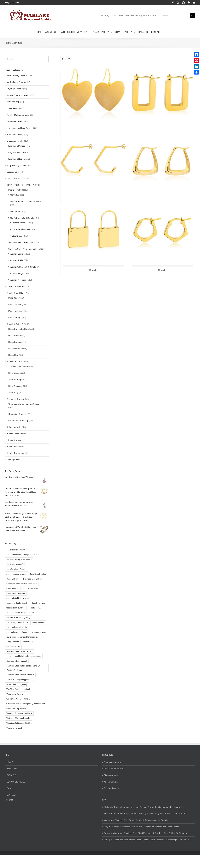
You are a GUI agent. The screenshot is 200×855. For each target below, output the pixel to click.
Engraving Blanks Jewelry (17, 603)
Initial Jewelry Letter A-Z (18, 76)
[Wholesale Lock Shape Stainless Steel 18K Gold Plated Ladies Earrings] (93, 229)
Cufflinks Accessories (15, 593)
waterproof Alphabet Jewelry (18, 699)
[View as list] (69, 59)
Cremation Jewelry (15, 399)
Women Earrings (18, 254)
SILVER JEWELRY (15, 361)
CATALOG (11, 775)
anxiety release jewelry (16, 574)
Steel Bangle (18, 236)
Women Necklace (18, 280)
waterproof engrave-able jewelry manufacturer (25, 704)
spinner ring (28, 642)
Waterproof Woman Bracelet (18, 718)
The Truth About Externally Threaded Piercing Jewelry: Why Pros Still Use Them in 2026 (145, 813)
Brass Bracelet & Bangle (19, 329)
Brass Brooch (14, 335)
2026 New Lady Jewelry (16, 569)
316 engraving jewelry (15, 550)
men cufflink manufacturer (17, 632)
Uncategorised (13, 459)
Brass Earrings (15, 342)
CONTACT (11, 795)
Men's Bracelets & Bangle (22, 218)
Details (94, 270)
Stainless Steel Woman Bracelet (20, 675)
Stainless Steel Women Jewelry (22, 249)
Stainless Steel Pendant (16, 661)
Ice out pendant (34, 608)
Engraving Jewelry (15, 141)
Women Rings (16, 273)
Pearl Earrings (15, 317)
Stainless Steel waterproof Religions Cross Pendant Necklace (24, 668)
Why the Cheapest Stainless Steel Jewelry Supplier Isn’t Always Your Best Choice (141, 826)
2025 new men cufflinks (16, 564)
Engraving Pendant (17, 146)
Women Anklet (16, 260)
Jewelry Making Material (18, 115)
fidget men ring (38, 603)
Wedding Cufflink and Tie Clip (18, 723)
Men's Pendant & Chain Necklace (25, 201)
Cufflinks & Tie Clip (15, 286)
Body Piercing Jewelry (17, 165)
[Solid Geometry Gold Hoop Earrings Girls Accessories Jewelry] (162, 161)
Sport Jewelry (13, 172)
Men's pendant (38, 622)
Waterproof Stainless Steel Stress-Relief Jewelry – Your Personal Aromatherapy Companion (146, 839)
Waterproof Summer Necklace (19, 713)
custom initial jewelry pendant (18, 598)
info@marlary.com (12, 3)
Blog (9, 788)
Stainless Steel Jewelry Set (20, 242)
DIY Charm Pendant (16, 178)
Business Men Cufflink (32, 579)
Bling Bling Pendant (38, 574)
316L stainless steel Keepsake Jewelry (23, 555)
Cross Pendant (12, 589)
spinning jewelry (13, 647)
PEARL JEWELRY (15, 293)
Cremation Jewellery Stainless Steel (21, 584)
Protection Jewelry (15, 134)
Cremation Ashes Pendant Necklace (25, 404)
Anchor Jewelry (14, 446)
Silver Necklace (15, 386)
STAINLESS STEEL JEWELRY (21, 185)
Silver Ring (13, 392)
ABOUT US (12, 768)
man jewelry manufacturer (17, 622)
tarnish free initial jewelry (16, 684)
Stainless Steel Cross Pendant (19, 651)
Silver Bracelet (15, 373)
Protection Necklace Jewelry (20, 128)
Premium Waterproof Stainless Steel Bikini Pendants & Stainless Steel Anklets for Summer (145, 833)
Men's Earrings (17, 195)
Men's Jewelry (15, 190)
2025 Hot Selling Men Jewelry (19, 560)
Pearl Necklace (15, 311)
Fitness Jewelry (14, 440)
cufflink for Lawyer (30, 589)
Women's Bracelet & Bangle (23, 267)
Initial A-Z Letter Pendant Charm (20, 613)
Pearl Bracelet (14, 304)
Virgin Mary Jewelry (14, 694)
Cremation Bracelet (17, 414)
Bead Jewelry (14, 298)
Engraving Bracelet (17, 152)
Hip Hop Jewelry (14, 433)
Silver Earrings (15, 379)
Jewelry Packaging (15, 453)
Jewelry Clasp (13, 102)
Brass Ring (13, 355)
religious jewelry (39, 632)
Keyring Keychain (15, 89)
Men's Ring (15, 211)
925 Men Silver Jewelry (19, 366)
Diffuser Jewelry (14, 427)
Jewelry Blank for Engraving (18, 618)
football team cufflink (15, 608)
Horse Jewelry (13, 108)
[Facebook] (196, 55)
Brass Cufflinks (12, 579)
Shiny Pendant (12, 642)
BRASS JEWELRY (15, 324)
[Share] (196, 72)
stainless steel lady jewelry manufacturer (23, 656)
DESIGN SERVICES (16, 782)
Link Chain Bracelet (21, 229)
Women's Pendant (14, 728)
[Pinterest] (196, 60)
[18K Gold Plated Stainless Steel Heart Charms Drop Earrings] (93, 92)
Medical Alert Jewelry (16, 82)
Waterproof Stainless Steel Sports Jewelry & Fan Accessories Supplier (136, 820)
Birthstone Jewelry (15, 121)
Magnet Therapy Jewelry (18, 95)
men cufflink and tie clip (16, 627)
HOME (10, 762)
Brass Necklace (15, 348)
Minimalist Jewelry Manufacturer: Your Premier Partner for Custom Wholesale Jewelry (143, 807)
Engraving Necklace (17, 159)
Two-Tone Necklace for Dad (18, 689)
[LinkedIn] (196, 66)
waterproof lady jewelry (16, 709)
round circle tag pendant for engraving (22, 637)
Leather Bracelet (19, 223)
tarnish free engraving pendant (19, 680)
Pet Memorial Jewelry (18, 420)
